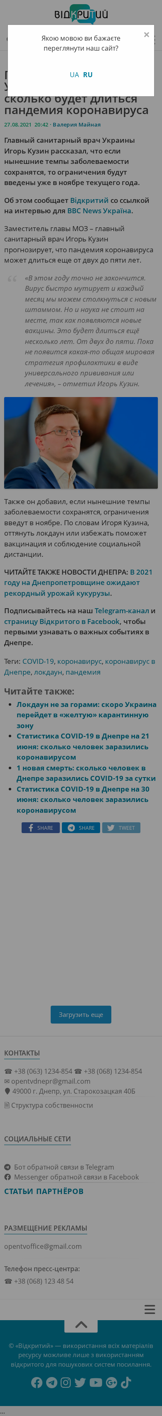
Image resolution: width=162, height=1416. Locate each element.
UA (74, 74)
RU (88, 74)
